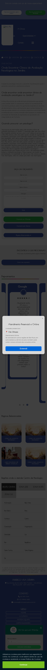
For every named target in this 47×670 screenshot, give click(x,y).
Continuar (23, 665)
